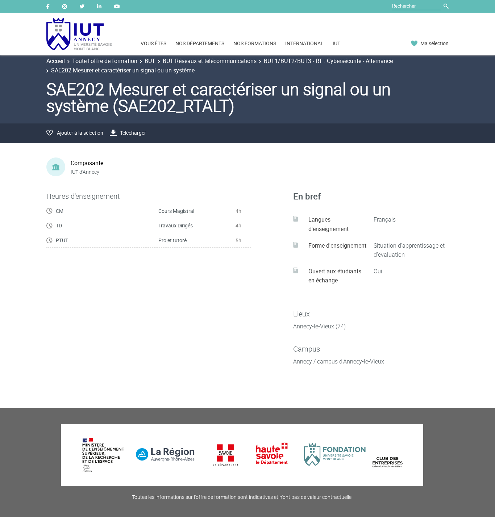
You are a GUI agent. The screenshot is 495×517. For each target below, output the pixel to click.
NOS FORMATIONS (254, 43)
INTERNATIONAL (304, 43)
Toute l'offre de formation (104, 61)
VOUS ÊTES (153, 43)
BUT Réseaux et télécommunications (210, 61)
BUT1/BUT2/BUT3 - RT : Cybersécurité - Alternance (328, 61)
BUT (150, 61)
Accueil (55, 61)
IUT (336, 43)
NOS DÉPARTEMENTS (199, 43)
